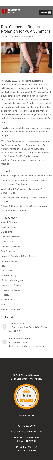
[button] (44, 12)
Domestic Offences (10, 246)
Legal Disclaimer (19, 379)
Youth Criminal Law (10, 309)
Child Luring (6, 232)
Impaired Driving (8, 275)
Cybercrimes (7, 241)
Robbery (5, 295)
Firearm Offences (9, 261)
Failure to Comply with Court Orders (18, 256)
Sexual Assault (8, 299)
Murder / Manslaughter (12, 280)
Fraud (3, 265)
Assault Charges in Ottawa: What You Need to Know (26, 175)
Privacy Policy (35, 379)
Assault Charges (9, 222)
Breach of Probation (23, 37)
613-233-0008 (23, 338)
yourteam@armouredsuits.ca (29, 346)
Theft (3, 304)
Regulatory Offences (11, 290)
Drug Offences (8, 251)
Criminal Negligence (10, 236)
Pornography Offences (12, 285)
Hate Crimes (7, 270)
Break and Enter (8, 227)
